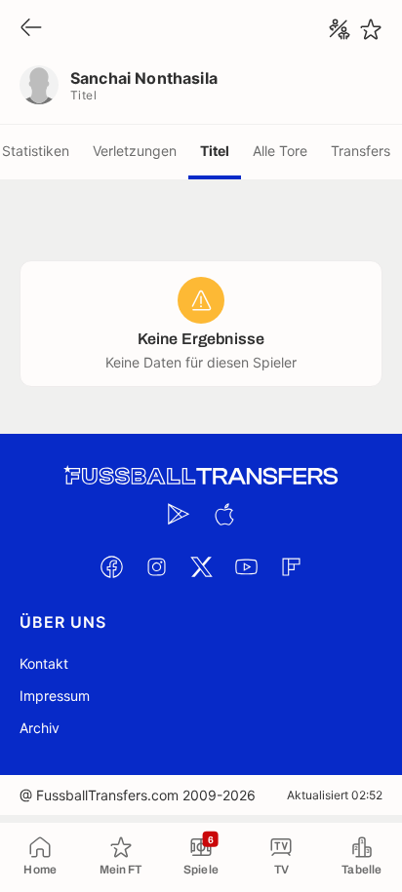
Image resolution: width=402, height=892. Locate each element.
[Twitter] (201, 566)
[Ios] (223, 513)
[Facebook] (111, 566)
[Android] (178, 513)
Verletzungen (135, 150)
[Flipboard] (290, 566)
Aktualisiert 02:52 (334, 795)
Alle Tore (280, 150)
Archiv (40, 727)
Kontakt (44, 663)
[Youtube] (246, 566)
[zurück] (31, 29)
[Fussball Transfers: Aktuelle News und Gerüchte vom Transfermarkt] (201, 476)
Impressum (55, 695)
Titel (214, 150)
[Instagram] (156, 566)
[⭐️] (370, 29)
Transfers (360, 150)
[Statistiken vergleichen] (339, 29)
